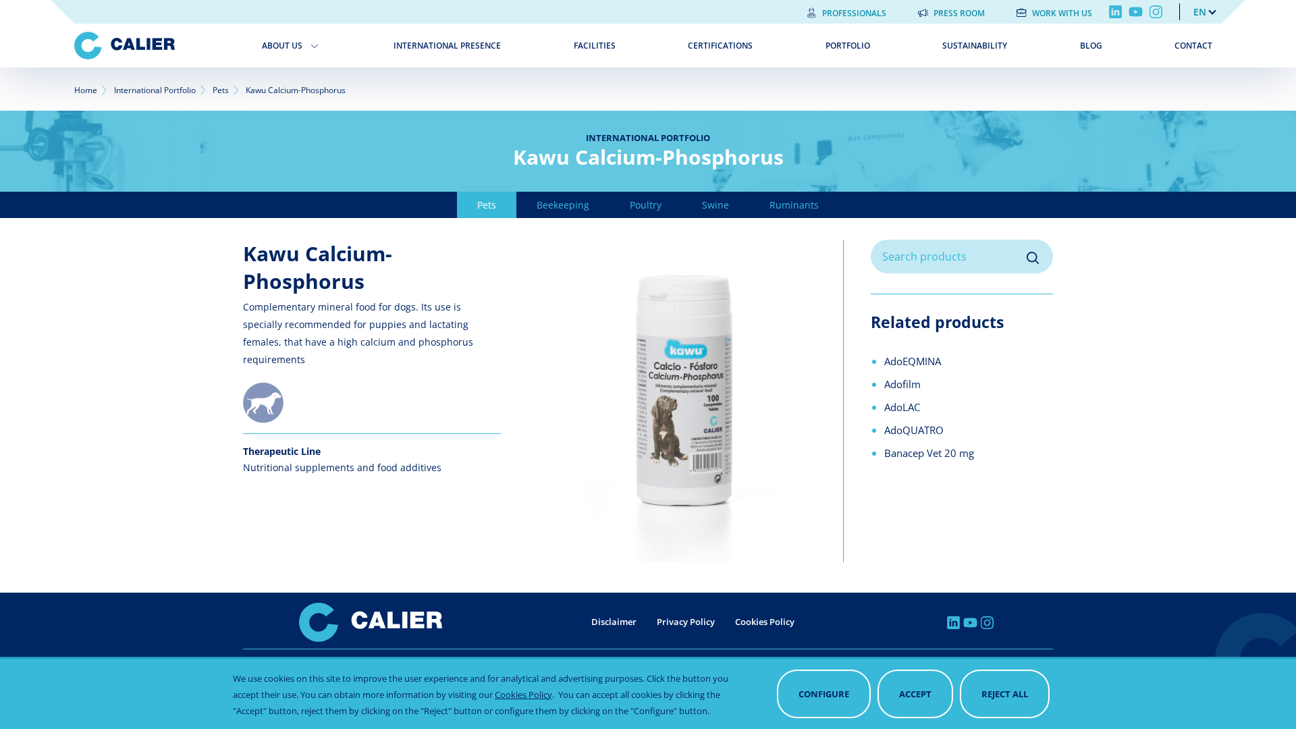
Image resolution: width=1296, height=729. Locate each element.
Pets (221, 90)
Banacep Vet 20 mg (929, 453)
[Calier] (158, 46)
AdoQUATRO (914, 430)
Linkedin (1115, 11)
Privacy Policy (686, 622)
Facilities (595, 45)
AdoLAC (902, 407)
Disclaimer (614, 622)
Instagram (1156, 11)
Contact (1193, 45)
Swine (715, 204)
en (1199, 11)
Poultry (646, 204)
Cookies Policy (764, 622)
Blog (1091, 45)
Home (85, 90)
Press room (959, 13)
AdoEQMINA (912, 361)
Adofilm (902, 384)
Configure (824, 694)
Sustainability (974, 45)
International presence (447, 45)
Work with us (1062, 13)
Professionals (854, 13)
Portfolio (848, 45)
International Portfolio (155, 90)
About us (282, 45)
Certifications (720, 45)
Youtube (1136, 12)
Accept (915, 694)
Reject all (1004, 694)
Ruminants (794, 204)
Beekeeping (563, 204)
